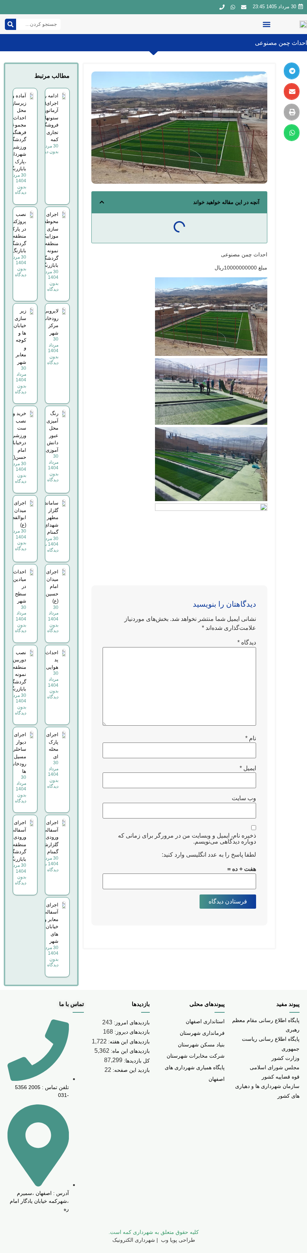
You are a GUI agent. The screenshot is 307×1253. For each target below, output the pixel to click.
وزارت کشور (285, 1058)
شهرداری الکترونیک (133, 1240)
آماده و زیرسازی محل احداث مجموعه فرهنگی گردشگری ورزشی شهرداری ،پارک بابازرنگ (16, 132)
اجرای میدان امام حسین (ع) (52, 586)
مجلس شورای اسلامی (275, 1067)
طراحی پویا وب (177, 1240)
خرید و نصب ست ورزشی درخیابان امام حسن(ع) (17, 435)
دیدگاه (246, 643)
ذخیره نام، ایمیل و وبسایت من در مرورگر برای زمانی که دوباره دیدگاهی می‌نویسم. (187, 839)
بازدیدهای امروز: (131, 1022)
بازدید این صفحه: (130, 1070)
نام (250, 738)
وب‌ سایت (244, 798)
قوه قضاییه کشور (281, 1077)
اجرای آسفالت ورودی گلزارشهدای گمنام (46, 837)
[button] (266, 24)
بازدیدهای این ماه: (129, 1051)
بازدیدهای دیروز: (131, 1032)
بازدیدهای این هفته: (128, 1042)
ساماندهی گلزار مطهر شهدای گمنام (48, 517)
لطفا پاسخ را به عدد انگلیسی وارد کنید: (209, 855)
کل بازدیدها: (136, 1061)
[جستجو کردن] (10, 24)
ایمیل (248, 768)
